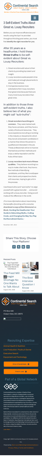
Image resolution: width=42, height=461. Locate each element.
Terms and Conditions (26, 448)
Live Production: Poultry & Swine (17, 350)
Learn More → (8, 429)
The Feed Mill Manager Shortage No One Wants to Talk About (11, 280)
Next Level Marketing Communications (24, 445)
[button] (5, 277)
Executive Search (11, 353)
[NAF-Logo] (12, 319)
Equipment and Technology (15, 357)
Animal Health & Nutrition (14, 346)
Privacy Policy (13, 448)
